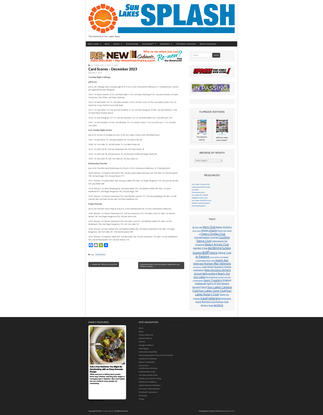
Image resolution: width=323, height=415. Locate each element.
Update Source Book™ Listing (150, 378)
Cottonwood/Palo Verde (201, 187)
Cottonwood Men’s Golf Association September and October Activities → (160, 265)
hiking (213, 253)
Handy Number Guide (147, 372)
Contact (116, 44)
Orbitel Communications (201, 203)
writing (218, 305)
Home (141, 328)
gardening (215, 248)
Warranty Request (198, 206)
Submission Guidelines (147, 382)
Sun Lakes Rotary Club (213, 292)
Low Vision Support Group (216, 266)
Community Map (132, 44)
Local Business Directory (148, 368)
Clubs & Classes (111, 65)
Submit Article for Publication (150, 385)
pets (205, 273)
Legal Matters (197, 267)
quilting (212, 273)
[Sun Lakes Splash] (161, 17)
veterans (214, 298)
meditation (198, 270)
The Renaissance (198, 192)
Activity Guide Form (146, 335)
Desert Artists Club (217, 244)
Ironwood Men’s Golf (216, 257)
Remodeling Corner (215, 277)
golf (205, 252)
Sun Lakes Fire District (200, 195)
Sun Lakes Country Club (201, 184)
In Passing (202, 257)
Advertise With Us (145, 338)
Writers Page (207, 305)
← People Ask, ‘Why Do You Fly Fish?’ (103, 264)
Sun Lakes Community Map (149, 389)
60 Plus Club (197, 227)
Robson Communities (208, 44)
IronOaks (195, 190)
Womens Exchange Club (215, 301)
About (107, 44)
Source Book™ (148, 44)
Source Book (144, 365)
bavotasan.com (228, 411)
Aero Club (209, 227)
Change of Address (146, 345)
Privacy (141, 399)
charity (213, 230)
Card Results (100, 254)
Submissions (165, 44)
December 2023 (97, 65)
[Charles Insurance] (136, 56)
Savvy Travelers (213, 280)
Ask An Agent (197, 231)
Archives (142, 342)
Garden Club (200, 248)
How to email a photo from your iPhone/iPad (156, 355)
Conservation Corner (206, 237)
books (205, 230)
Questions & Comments (148, 359)
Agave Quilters (224, 227)
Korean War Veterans (217, 263)
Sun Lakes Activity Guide (148, 375)
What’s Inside (93, 44)
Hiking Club (224, 253)
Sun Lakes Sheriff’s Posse (201, 200)
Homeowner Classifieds (148, 352)
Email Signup (144, 348)
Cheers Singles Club (213, 234)
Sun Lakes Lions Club (212, 290)
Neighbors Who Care (200, 198)
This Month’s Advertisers (186, 44)
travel (204, 298)
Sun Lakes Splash (107, 411)
